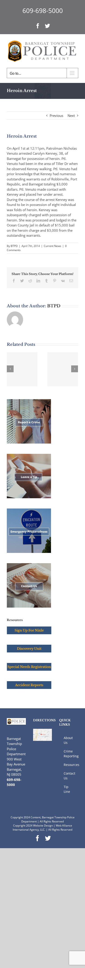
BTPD (14, 246)
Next (71, 115)
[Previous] (10, 368)
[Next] (74, 368)
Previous (56, 115)
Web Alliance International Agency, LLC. (42, 828)
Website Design (43, 825)
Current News (52, 246)
